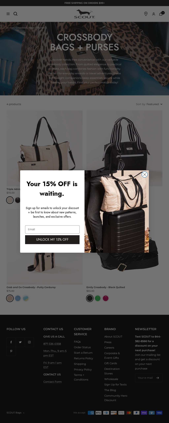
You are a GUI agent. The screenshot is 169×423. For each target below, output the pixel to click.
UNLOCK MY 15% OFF (52, 239)
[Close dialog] (145, 174)
